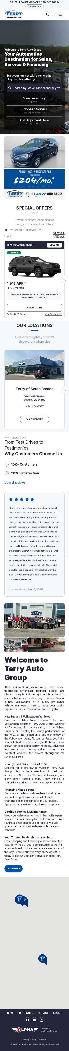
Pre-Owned (25, 1013)
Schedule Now (34, 6)
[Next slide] (64, 279)
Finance (33, 230)
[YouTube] (35, 1020)
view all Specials (59, 234)
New (10, 1013)
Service (43, 1013)
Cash (19, 230)
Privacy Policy (29, 1040)
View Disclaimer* (53, 314)
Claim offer (34, 307)
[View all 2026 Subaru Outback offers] (34, 264)
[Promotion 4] (34, 167)
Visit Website (34, 419)
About (57, 1013)
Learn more (14, 868)
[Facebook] (27, 1020)
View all (54, 245)
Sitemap (43, 1040)
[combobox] (34, 87)
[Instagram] (41, 1020)
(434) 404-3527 (34, 406)
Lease (9, 236)
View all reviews (14, 482)
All (8, 230)
